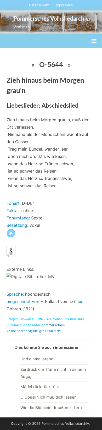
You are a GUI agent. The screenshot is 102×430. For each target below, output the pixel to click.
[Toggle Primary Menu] (93, 41)
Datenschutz (39, 5)
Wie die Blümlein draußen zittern (51, 407)
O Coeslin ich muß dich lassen (48, 397)
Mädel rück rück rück (40, 386)
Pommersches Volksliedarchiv (51, 19)
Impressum (64, 5)
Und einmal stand (36, 358)
